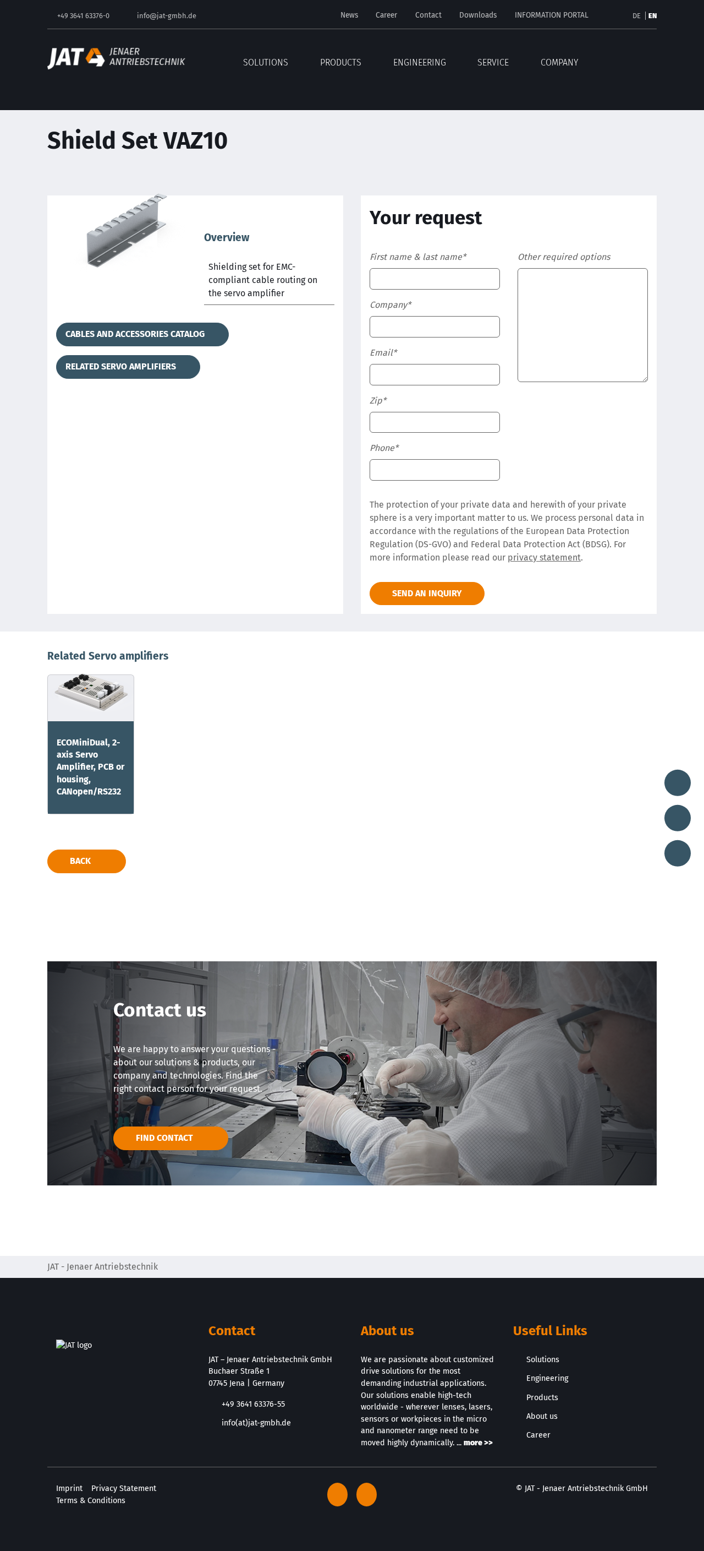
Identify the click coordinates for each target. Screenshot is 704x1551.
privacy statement (544, 557)
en (652, 16)
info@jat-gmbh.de (166, 16)
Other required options (564, 257)
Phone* (384, 448)
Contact (428, 15)
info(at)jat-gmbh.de (256, 1423)
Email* (383, 352)
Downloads (478, 15)
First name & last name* (418, 257)
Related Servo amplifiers (121, 366)
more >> (478, 1442)
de (637, 16)
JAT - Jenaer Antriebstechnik (102, 1266)
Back (80, 861)
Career (386, 15)
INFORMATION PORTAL (551, 15)
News (349, 15)
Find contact (164, 1138)
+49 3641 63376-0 (83, 16)
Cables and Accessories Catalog (136, 334)
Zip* (378, 400)
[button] (649, 58)
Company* (390, 305)
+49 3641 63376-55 (253, 1404)
